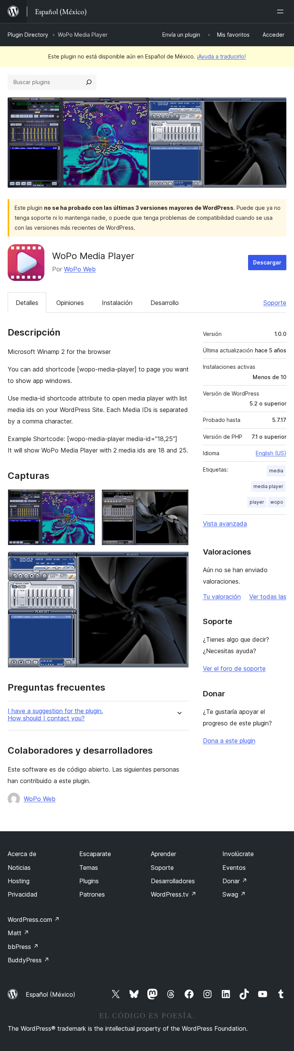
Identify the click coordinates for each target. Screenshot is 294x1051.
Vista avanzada (225, 523)
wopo (276, 502)
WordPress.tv (173, 894)
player (257, 502)
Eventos (234, 867)
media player (268, 486)
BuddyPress (28, 960)
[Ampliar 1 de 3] (85, 499)
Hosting (18, 881)
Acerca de (22, 854)
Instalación (117, 303)
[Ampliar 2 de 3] (178, 499)
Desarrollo (164, 303)
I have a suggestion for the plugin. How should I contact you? (55, 714)
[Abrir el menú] (282, 11)
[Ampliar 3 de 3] (178, 562)
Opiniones (70, 303)
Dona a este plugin (229, 740)
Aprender (163, 854)
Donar (234, 881)
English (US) (271, 453)
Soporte (274, 303)
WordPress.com (34, 919)
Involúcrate (238, 854)
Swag (234, 894)
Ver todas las (267, 596)
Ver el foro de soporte (234, 668)
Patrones (92, 894)
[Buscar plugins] (88, 82)
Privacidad (23, 894)
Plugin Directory (28, 34)
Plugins (89, 881)
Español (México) (50, 994)
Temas (88, 867)
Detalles (27, 303)
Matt (18, 933)
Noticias (19, 867)
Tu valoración (222, 596)
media (276, 471)
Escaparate (95, 854)
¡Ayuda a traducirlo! (221, 56)
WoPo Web (80, 269)
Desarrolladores (173, 881)
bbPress (23, 946)
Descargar (267, 262)
